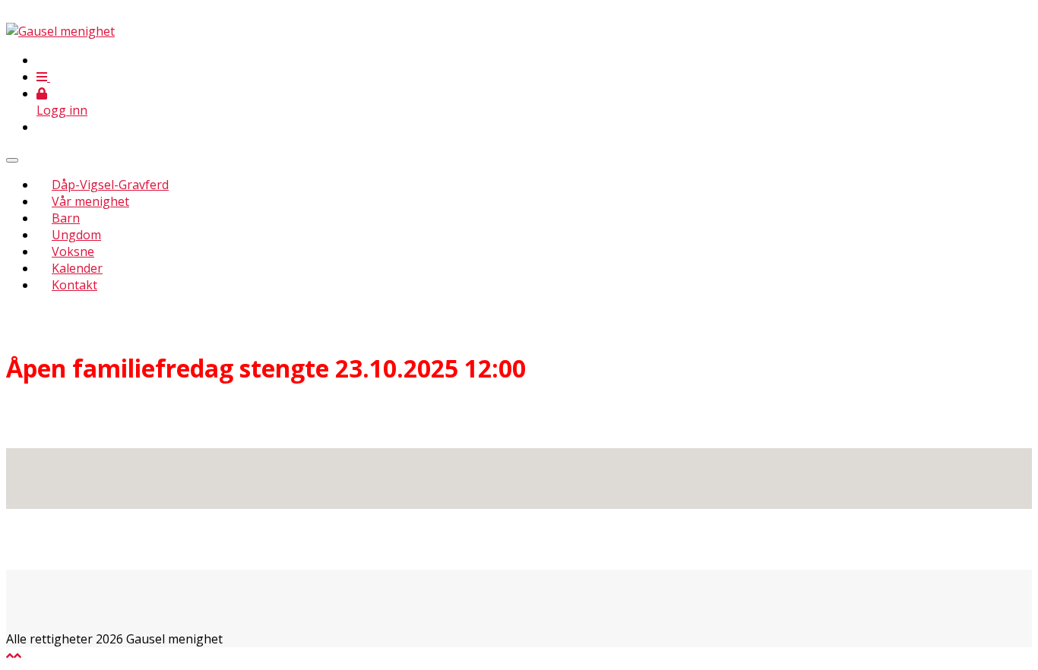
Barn (66, 218)
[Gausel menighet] (60, 31)
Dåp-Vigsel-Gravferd (110, 184)
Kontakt (74, 285)
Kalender (77, 268)
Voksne (73, 251)
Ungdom (76, 234)
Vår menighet (90, 201)
